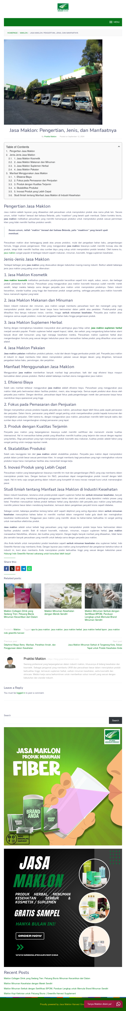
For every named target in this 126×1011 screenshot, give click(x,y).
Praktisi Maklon (35, 658)
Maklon (17, 629)
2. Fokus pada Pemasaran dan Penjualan (35, 180)
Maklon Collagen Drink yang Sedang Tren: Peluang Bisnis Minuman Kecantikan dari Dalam (21, 613)
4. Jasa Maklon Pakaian (26, 169)
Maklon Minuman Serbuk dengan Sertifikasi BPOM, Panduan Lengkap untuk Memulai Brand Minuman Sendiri (102, 615)
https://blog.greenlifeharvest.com (63, 658)
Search (7, 715)
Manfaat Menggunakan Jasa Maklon (29, 173)
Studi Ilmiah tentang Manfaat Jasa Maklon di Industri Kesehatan (47, 195)
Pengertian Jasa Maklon (22, 151)
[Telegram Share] (23, 568)
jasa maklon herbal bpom (95, 629)
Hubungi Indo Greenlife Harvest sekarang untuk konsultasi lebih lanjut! (37, 553)
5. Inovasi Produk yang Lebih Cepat (32, 191)
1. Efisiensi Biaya (23, 176)
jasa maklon (9, 252)
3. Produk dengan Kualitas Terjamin (32, 184)
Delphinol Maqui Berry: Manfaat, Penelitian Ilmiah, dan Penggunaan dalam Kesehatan (30, 645)
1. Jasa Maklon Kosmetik (27, 158)
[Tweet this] (12, 568)
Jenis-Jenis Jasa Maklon (22, 154)
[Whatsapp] (29, 568)
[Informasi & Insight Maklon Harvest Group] (62, 7)
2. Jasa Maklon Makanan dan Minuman (34, 162)
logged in (21, 692)
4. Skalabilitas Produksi (26, 187)
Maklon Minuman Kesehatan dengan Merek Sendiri (59, 612)
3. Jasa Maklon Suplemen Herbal (31, 165)
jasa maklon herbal (73, 629)
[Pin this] (17, 568)
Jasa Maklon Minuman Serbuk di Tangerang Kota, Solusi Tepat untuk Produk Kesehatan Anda (95, 645)
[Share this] (6, 568)
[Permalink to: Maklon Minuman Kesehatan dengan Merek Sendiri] (63, 596)
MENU (117, 22)
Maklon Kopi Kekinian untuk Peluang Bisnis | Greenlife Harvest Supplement (40, 993)
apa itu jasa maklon (40, 629)
